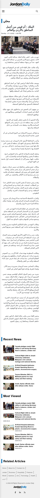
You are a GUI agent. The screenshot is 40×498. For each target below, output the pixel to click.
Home (4, 468)
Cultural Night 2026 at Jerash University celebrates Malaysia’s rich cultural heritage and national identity (25, 359)
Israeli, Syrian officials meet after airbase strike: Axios (24, 385)
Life (17, 475)
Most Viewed (12, 395)
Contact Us (21, 468)
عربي (4, 479)
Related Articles (14, 461)
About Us (12, 468)
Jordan (4, 472)
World (4, 475)
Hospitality (20, 472)
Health (33, 475)
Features (30, 472)
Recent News (12, 339)
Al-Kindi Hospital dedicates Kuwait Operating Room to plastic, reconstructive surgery (26, 367)
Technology (25, 475)
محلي (6, 21)
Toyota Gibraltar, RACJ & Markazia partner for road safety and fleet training (24, 376)
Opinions (11, 475)
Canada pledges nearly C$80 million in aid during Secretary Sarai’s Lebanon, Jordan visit (25, 348)
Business (12, 472)
